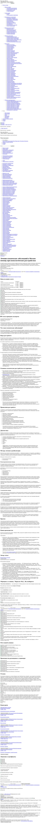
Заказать (21, 282)
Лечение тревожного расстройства (13, 93)
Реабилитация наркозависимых (13, 107)
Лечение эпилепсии (10, 61)
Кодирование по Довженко (12, 24)
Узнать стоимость (4, 133)
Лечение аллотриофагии (11, 70)
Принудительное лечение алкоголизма (14, 39)
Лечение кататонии (10, 81)
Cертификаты (3, 276)
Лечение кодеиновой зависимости (9, 188)
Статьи (4, 120)
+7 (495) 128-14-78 (7, 124)
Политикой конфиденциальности (14, 271)
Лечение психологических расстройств (14, 63)
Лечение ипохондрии (11, 54)
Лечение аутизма (10, 65)
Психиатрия (7, 43)
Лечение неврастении (11, 55)
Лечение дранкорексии (11, 73)
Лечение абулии (10, 80)
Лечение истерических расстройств (13, 62)
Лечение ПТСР (10, 49)
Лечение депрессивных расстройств (14, 97)
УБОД (4, 160)
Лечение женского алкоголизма (13, 37)
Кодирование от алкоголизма (8, 149)
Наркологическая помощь (9, 27)
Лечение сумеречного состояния (13, 90)
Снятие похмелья (10, 11)
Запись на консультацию (26, 607)
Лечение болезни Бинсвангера (12, 76)
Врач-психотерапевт (11, 44)
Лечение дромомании (11, 74)
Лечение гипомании (11, 51)
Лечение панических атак (12, 60)
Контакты (6, 117)
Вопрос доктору (3, 797)
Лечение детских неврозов (12, 57)
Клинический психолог (11, 94)
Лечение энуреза (10, 56)
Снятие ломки (7, 13)
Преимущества (11, 276)
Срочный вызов (10, 133)
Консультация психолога (11, 98)
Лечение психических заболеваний (13, 95)
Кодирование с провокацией (12, 19)
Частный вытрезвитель (11, 30)
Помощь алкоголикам (11, 32)
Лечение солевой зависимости (8, 187)
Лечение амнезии (10, 77)
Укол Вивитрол (10, 23)
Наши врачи (7, 115)
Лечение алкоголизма (9, 35)
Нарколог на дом (10, 28)
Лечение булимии (10, 46)
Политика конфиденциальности (6, 792)
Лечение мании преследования (13, 52)
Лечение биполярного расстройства (13, 92)
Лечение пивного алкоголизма (12, 38)
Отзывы (4, 119)
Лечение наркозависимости (10, 100)
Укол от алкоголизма (11, 25)
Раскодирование (10, 20)
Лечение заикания (10, 69)
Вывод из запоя (8, 7)
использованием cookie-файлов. (27, 820)
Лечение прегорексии (11, 71)
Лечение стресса (10, 48)
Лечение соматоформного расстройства (14, 83)
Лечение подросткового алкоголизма (14, 41)
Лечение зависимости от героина (9, 190)
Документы (7, 116)
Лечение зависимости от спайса (13, 106)
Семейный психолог (11, 82)
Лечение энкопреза (10, 87)
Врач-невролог (10, 58)
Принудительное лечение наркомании (14, 108)
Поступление (7, 112)
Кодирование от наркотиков (12, 109)
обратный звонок (10, 797)
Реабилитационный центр (12, 31)
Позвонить (2, 255)
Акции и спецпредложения (8, 118)
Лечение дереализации (11, 75)
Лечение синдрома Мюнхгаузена (13, 88)
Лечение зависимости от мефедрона (9, 189)
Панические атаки (6, 374)
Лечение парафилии (11, 89)
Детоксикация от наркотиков (8, 161)
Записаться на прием (4, 713)
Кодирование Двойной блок (8, 163)
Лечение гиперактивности (12, 53)
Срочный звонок (3, 273)
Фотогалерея (7, 113)
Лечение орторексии (11, 72)
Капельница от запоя (11, 10)
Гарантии (16, 276)
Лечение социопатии (11, 85)
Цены (6, 114)
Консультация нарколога (11, 29)
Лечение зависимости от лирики (9, 191)
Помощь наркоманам (11, 33)
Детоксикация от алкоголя (12, 9)
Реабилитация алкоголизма (12, 40)
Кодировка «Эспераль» (7, 164)
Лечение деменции (10, 59)
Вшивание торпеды (10, 21)
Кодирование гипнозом (11, 22)
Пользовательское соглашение (6, 791)
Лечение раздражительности (12, 86)
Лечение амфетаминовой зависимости (10, 186)
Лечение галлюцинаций (11, 66)
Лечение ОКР (9, 67)
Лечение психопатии (11, 50)
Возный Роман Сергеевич (5, 557)
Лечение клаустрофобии (11, 45)
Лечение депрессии (10, 68)
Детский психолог (10, 96)
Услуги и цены (5, 5)
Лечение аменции (10, 78)
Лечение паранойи (10, 64)
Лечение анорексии (10, 47)
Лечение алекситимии (11, 79)
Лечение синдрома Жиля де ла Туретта (14, 84)
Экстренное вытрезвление (12, 8)
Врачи (7, 276)
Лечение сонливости (11, 91)
